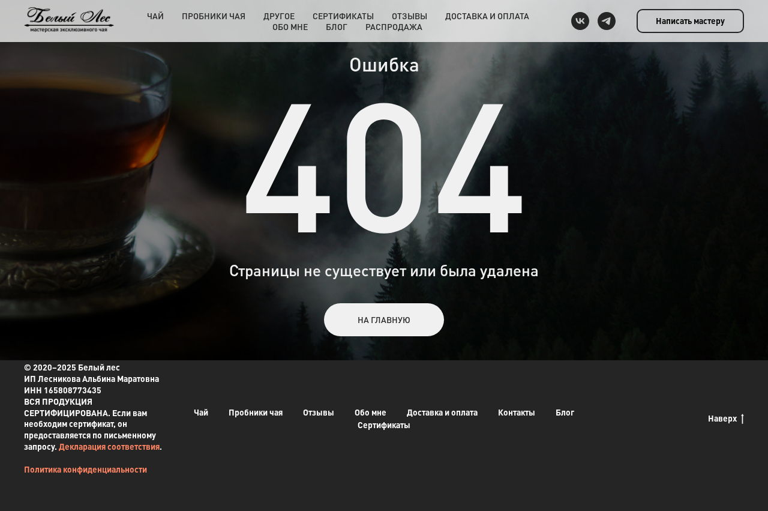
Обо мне (370, 412)
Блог (336, 26)
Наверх (722, 418)
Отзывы (409, 15)
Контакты (516, 412)
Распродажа (393, 26)
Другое (279, 15)
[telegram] (607, 21)
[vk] (580, 21)
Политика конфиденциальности (85, 469)
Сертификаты (343, 15)
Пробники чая (213, 15)
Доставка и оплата (487, 15)
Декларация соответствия (109, 446)
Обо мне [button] (290, 26)
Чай (155, 15)
